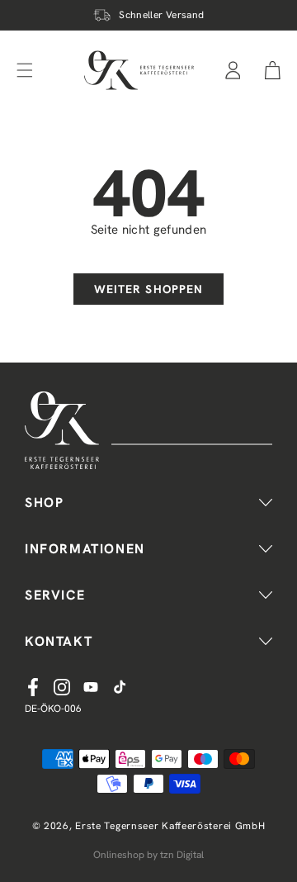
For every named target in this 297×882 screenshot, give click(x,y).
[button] (272, 70)
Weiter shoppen (149, 289)
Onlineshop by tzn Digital (148, 854)
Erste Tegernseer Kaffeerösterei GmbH (170, 825)
